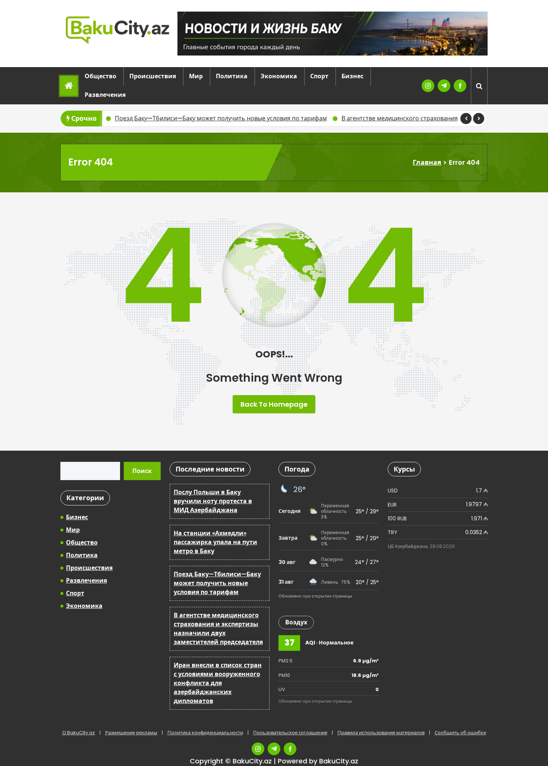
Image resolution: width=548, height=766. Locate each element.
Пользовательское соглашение (290, 732)
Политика (232, 76)
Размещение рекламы (131, 732)
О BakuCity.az (78, 732)
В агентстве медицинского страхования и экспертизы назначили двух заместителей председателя (275, 118)
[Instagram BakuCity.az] (428, 85)
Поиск (142, 471)
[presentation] (466, 118)
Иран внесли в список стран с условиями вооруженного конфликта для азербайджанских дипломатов (218, 683)
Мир (196, 76)
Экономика (279, 76)
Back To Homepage (274, 404)
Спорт (319, 76)
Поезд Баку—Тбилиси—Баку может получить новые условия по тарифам (217, 583)
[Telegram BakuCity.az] (444, 85)
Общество (100, 76)
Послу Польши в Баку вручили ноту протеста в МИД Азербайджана (213, 501)
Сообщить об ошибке (460, 732)
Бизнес (352, 76)
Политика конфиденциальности (205, 732)
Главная (427, 162)
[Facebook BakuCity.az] (460, 85)
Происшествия (152, 76)
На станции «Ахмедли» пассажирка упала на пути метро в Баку (215, 542)
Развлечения (105, 95)
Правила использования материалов (381, 732)
